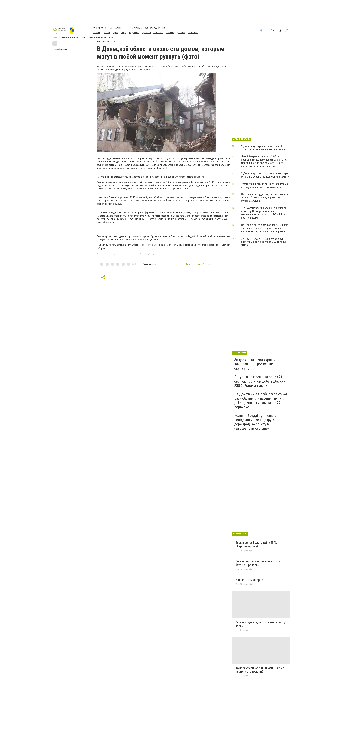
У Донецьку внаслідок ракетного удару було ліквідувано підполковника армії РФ (265, 175)
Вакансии (96, 33)
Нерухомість (134, 33)
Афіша (115, 33)
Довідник (136, 28)
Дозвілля (106, 33)
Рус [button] (272, 30)
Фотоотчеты (193, 33)
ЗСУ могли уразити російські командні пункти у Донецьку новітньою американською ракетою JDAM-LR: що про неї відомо (264, 212)
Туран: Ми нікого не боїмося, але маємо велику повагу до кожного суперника (264, 185)
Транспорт (170, 33)
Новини (118, 28)
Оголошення (157, 28)
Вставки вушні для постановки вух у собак (260, 624)
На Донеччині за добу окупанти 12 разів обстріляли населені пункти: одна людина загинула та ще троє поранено (264, 228)
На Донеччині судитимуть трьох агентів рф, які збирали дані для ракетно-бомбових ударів (264, 197)
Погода (123, 33)
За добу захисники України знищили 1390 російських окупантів (254, 364)
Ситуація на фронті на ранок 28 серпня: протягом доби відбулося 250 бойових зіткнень (264, 242)
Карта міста (146, 33)
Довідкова (181, 33)
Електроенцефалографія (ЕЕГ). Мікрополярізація (256, 544)
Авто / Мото (158, 33)
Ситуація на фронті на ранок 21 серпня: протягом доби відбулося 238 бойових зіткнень (259, 381)
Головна (101, 28)
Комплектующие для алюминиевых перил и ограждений (259, 670)
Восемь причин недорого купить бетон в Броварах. (257, 563)
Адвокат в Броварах (249, 580)
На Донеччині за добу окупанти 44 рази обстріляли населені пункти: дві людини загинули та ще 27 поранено (260, 400)
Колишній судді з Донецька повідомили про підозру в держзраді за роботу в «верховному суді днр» (255, 422)
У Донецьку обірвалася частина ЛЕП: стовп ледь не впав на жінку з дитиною (264, 147)
